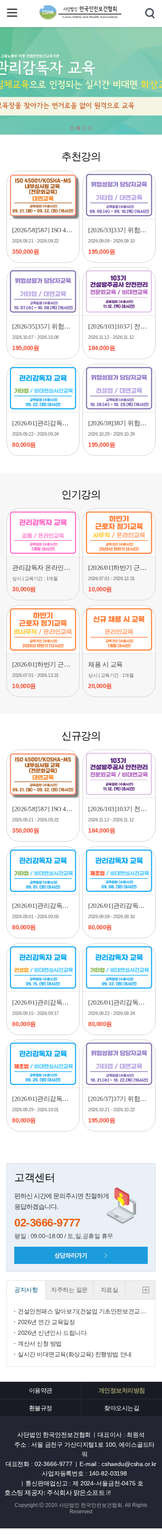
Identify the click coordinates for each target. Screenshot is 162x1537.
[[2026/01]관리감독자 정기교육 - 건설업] (43, 967)
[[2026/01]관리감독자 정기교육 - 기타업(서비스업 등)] (43, 388)
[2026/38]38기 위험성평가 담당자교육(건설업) (119, 423)
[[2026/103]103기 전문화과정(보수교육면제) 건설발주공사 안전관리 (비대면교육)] (119, 291)
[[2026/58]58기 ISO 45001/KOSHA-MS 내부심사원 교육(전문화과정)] (43, 195)
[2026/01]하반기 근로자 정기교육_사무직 (119, 567)
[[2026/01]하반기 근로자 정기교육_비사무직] (43, 629)
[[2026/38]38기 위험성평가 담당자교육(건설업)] (119, 388)
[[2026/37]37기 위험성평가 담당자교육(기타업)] (119, 1064)
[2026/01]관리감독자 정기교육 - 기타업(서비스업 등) (43, 423)
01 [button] (72, 128)
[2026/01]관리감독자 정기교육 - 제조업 (119, 905)
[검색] (150, 14)
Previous (112, 81)
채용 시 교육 (105, 664)
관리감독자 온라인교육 (43, 567)
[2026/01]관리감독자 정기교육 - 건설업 (43, 1002)
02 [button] (78, 128)
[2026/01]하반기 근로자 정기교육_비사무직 (43, 664)
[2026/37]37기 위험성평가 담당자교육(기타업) (119, 1098)
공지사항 (26, 1290)
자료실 (109, 1290)
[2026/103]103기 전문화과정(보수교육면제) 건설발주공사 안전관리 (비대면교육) (119, 326)
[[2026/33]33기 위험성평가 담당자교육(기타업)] (119, 195)
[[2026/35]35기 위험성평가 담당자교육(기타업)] (43, 291)
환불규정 (40, 1408)
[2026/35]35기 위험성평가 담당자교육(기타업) (43, 326)
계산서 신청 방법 (40, 1343)
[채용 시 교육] (119, 629)
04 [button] (90, 128)
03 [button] (84, 128)
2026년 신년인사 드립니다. (53, 1332)
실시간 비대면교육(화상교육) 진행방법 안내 (75, 1354)
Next (49, 81)
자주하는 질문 (69, 1290)
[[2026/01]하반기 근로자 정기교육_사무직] (119, 532)
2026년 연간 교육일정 (46, 1322)
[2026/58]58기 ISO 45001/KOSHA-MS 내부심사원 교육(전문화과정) (43, 230)
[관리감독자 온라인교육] (43, 532)
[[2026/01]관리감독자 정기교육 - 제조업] (119, 871)
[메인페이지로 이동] (81, 18)
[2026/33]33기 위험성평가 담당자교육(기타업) (119, 230)
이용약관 (40, 1390)
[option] (81, 81)
